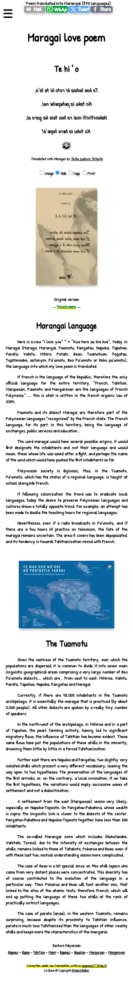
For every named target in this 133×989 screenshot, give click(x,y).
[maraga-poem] (35, 9)
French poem (66, 306)
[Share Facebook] (101, 9)
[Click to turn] (66, 145)
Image (49, 173)
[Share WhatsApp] (57, 9)
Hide (63, 173)
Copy (77, 173)
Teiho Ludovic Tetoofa (87, 159)
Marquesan (96, 952)
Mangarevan (116, 952)
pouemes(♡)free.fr (94, 965)
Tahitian (39, 952)
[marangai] (79, 9)
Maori (52, 952)
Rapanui (13, 952)
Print (91, 173)
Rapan (26, 952)
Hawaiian (79, 952)
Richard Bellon (80, 970)
